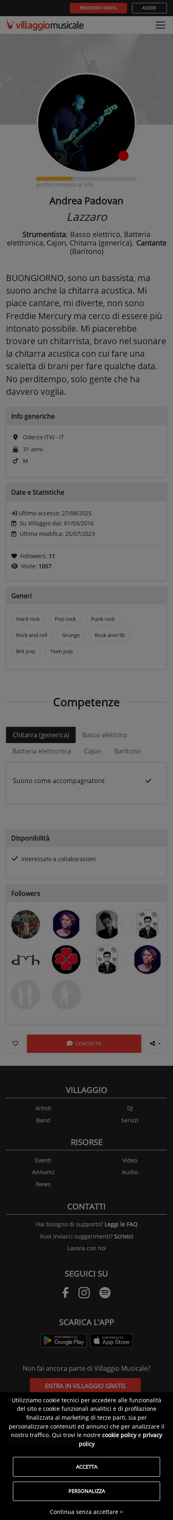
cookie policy (119, 1435)
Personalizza (86, 1491)
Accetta (86, 1466)
